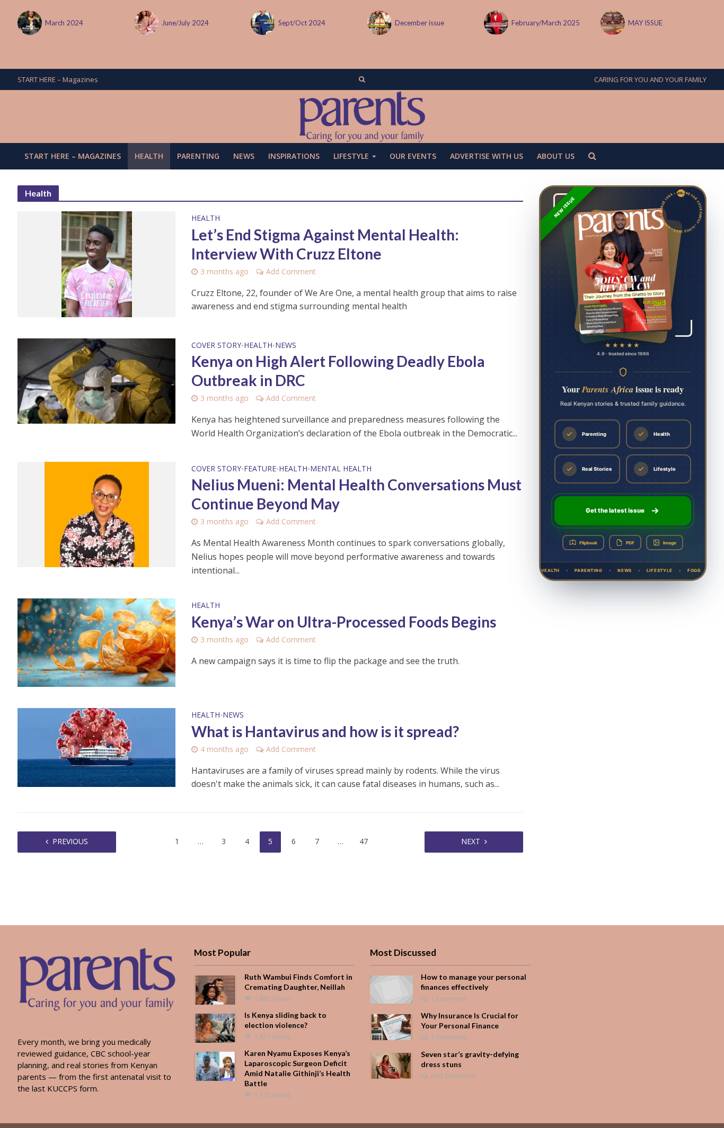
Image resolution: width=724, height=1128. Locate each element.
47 (363, 841)
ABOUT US (556, 156)
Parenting (198, 156)
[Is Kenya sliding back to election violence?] (215, 1027)
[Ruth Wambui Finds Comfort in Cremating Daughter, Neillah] (215, 988)
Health (149, 156)
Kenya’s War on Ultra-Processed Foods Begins (343, 622)
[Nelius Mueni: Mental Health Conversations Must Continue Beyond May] (97, 514)
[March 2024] (28, 23)
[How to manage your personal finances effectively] (391, 988)
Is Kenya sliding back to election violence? (285, 1019)
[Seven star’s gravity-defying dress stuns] (391, 1064)
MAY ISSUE (645, 23)
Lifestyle (351, 156)
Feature (260, 469)
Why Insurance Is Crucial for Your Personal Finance (469, 1020)
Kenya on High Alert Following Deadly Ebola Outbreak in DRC (338, 370)
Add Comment (291, 271)
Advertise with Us (486, 156)
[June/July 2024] (145, 23)
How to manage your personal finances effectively (473, 981)
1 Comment (448, 998)
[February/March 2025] (495, 23)
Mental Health (341, 469)
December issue (419, 23)
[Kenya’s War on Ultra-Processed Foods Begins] (96, 642)
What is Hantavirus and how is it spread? (325, 731)
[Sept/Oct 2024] (262, 23)
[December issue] (378, 23)
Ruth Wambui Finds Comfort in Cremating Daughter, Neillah (298, 981)
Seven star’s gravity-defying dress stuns (470, 1059)
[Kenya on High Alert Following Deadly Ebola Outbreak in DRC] (96, 380)
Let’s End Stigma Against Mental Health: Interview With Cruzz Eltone (325, 244)
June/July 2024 (185, 23)
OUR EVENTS (413, 156)
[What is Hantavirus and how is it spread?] (96, 747)
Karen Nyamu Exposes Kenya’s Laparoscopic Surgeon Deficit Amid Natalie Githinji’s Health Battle (297, 1068)
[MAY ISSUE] (612, 23)
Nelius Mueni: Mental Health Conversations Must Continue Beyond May (356, 494)
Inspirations (294, 156)
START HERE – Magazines (57, 79)
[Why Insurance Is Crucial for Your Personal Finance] (391, 1025)
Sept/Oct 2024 (301, 23)
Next (470, 841)
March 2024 (64, 23)
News (243, 156)
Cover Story (216, 346)
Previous (70, 841)
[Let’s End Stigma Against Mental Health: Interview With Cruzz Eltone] (96, 263)
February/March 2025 (545, 23)
